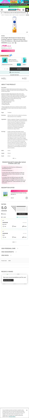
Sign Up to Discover (7, 280)
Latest (4, 217)
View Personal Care (8, 248)
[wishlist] (13, 43)
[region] (14, 413)
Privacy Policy (12, 416)
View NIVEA (5, 255)
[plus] (7, 69)
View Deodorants (7, 252)
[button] (27, 10)
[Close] (26, 410)
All (1, 217)
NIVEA (3, 36)
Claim (19, 64)
